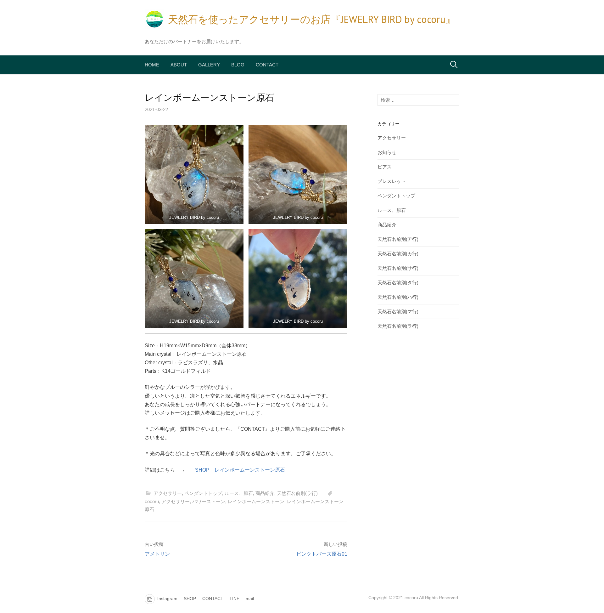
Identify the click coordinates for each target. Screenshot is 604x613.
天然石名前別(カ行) (398, 253)
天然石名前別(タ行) (398, 282)
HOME (152, 64)
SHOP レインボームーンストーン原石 (240, 470)
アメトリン (157, 554)
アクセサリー (168, 493)
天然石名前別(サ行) (398, 268)
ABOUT (179, 64)
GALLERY (209, 64)
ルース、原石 (239, 493)
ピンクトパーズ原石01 (321, 554)
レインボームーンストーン (256, 501)
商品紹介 (264, 493)
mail (250, 598)
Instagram (167, 598)
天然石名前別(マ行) (398, 311)
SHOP (190, 598)
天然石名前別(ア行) (398, 239)
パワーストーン (208, 501)
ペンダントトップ (203, 493)
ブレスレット (392, 181)
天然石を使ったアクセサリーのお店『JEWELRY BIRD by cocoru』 (311, 19)
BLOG (237, 64)
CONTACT (267, 64)
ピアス (385, 166)
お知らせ (387, 152)
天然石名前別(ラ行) (297, 493)
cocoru (152, 501)
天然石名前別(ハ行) (398, 297)
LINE (234, 598)
